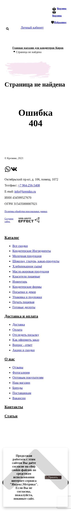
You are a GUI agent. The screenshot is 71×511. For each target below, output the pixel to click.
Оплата (17, 329)
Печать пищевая (23, 302)
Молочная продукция (26, 256)
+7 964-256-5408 (29, 185)
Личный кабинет (32, 27)
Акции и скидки (23, 350)
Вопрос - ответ (22, 345)
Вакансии (19, 398)
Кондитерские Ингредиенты (31, 251)
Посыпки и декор (24, 292)
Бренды (17, 388)
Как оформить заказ (25, 339)
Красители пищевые (26, 276)
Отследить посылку (25, 334)
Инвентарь (19, 281)
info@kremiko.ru (25, 191)
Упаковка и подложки (27, 297)
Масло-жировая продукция (30, 271)
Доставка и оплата (21, 316)
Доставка (18, 324)
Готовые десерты (23, 307)
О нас (10, 359)
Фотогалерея (21, 372)
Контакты (14, 407)
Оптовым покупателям (27, 377)
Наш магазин (21, 382)
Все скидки (20, 246)
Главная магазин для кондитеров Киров (38, 47)
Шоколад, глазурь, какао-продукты (35, 261)
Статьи (11, 416)
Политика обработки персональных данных (26, 211)
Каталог (12, 237)
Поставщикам (21, 393)
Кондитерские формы (27, 286)
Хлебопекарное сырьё (27, 266)
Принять (53, 477)
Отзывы (17, 367)
